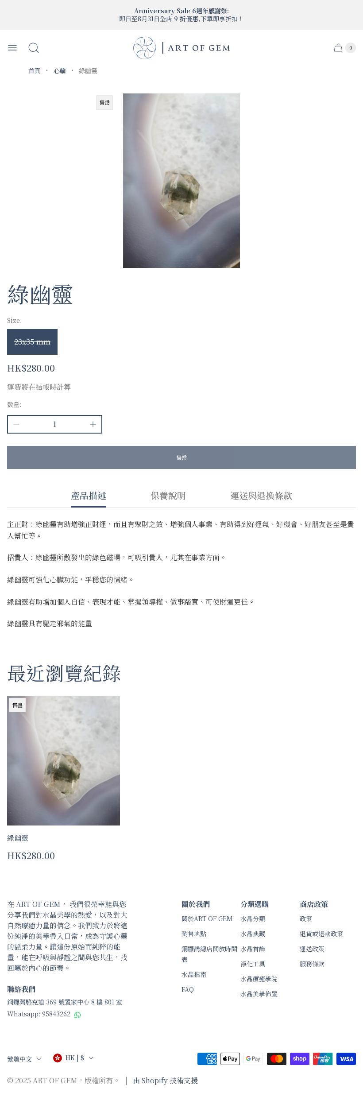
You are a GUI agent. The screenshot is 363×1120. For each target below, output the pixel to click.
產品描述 (88, 496)
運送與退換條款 (261, 496)
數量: (14, 404)
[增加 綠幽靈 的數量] (93, 424)
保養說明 (168, 496)
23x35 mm (32, 342)
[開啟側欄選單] (12, 48)
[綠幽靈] (63, 761)
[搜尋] (33, 48)
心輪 (60, 70)
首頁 (34, 70)
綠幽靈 (17, 838)
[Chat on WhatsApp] (77, 1014)
